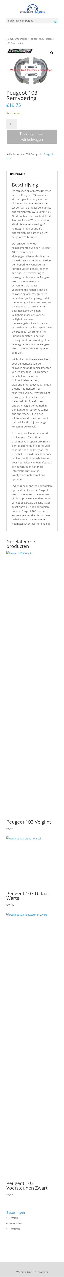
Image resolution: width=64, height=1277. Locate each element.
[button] (52, 53)
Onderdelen (21, 38)
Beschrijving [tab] (17, 174)
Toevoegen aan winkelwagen (32, 136)
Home (9, 38)
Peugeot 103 (36, 38)
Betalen (13, 1218)
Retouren (14, 1228)
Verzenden (15, 1223)
